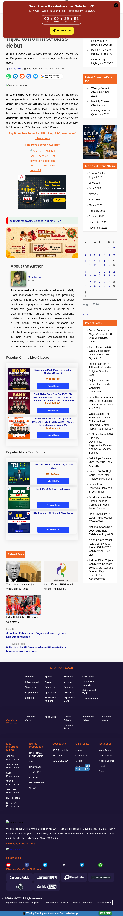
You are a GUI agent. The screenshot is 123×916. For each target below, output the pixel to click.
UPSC (32, 788)
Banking (29, 697)
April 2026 (95, 199)
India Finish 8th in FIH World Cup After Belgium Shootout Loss (100, 369)
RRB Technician (60, 750)
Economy (69, 692)
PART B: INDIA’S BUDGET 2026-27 (101, 52)
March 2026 (95, 205)
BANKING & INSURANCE (36, 755)
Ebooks (102, 766)
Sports (48, 676)
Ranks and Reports (88, 683)
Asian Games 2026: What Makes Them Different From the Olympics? (100, 353)
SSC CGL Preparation (12, 791)
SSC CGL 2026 (60, 760)
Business (68, 676)
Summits (68, 687)
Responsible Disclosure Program (21, 902)
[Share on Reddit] (22, 76)
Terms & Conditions (81, 902)
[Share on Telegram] (15, 76)
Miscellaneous (90, 698)
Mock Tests (104, 750)
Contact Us (81, 755)
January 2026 (96, 216)
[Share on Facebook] (28, 76)
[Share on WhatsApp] (8, 76)
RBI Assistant (13, 798)
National (29, 676)
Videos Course (106, 760)
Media (78, 760)
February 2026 (97, 210)
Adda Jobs (50, 717)
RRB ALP (57, 755)
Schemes (50, 687)
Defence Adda (68, 726)
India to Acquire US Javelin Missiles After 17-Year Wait (101, 518)
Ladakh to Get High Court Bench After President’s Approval (100, 475)
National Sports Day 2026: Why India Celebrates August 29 (101, 531)
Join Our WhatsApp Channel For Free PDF (35, 220)
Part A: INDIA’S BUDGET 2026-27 (101, 43)
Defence (68, 682)
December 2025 (98, 222)
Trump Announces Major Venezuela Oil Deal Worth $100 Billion (100, 336)
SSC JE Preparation (12, 783)
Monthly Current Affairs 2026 (100, 103)
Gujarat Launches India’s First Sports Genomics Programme (99, 386)
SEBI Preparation (12, 774)
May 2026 (94, 194)
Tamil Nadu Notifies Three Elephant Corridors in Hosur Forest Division (100, 503)
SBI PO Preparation (12, 758)
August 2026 (97, 175)
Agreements (51, 692)
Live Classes (105, 755)
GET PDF (105, 913)
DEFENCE (34, 777)
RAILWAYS (35, 767)
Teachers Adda (30, 718)
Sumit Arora (16, 68)
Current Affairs (68, 718)
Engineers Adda (88, 718)
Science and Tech (89, 691)
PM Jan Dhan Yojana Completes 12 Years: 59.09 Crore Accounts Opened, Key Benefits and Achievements (101, 569)
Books (101, 771)
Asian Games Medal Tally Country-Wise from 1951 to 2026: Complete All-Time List (100, 547)
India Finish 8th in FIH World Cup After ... (22, 619)
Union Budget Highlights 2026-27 (102, 61)
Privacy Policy (103, 902)
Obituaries (88, 676)
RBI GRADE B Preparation (13, 804)
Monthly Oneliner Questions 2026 (101, 112)
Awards (49, 682)
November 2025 (98, 227)
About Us (80, 750)
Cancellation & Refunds (55, 902)
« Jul (86, 314)
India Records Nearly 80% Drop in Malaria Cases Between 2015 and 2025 (101, 403)
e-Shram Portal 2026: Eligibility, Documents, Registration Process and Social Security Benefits (101, 443)
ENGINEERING (37, 782)
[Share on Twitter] (35, 76)
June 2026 (95, 188)
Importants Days (69, 699)
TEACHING (35, 772)
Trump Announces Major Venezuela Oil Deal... (20, 586)
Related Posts (16, 554)
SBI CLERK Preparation (12, 766)
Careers (82, 767)
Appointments (32, 692)
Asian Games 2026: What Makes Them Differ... (58, 586)
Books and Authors (50, 699)
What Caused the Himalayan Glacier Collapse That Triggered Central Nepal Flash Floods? (101, 421)
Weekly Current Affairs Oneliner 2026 (100, 92)
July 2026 (94, 182)
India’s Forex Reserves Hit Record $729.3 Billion (101, 488)
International (32, 682)
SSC (31, 761)
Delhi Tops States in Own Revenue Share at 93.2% (101, 462)
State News (31, 687)
